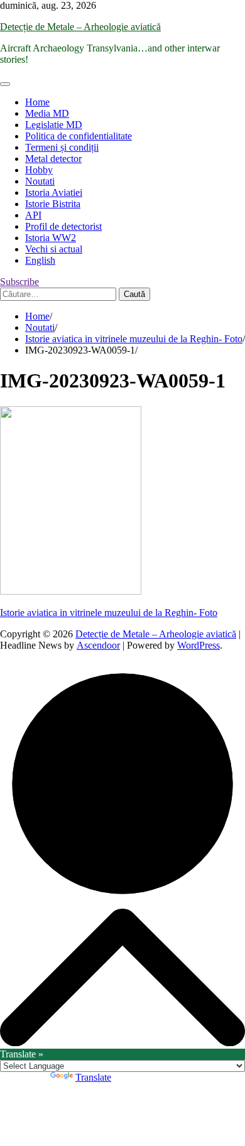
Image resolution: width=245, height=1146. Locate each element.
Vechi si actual (53, 249)
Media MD (47, 113)
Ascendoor (98, 645)
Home (37, 102)
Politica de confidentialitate (78, 136)
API (33, 215)
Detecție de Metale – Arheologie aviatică (80, 26)
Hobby (39, 170)
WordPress (198, 645)
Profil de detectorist (63, 226)
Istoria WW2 (50, 237)
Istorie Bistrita (52, 203)
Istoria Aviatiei (53, 192)
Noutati (40, 181)
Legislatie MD (53, 124)
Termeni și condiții (62, 147)
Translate (93, 1077)
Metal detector (53, 158)
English (40, 260)
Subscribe (19, 281)
